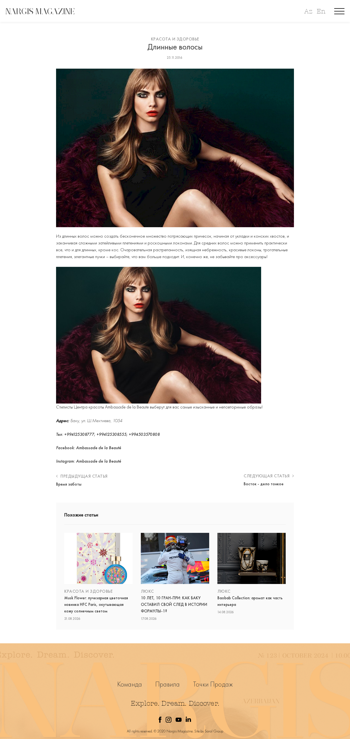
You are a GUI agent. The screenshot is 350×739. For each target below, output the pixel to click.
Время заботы (68, 484)
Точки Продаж (213, 684)
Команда (129, 684)
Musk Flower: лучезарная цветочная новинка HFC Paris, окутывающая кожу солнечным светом (96, 604)
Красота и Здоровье (175, 39)
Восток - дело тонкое (264, 484)
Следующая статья (267, 476)
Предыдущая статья (83, 476)
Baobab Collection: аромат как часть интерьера (249, 601)
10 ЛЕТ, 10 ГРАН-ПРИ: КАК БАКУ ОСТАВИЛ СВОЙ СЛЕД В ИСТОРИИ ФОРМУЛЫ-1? (174, 604)
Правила (167, 684)
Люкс (147, 591)
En (321, 11)
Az (308, 11)
